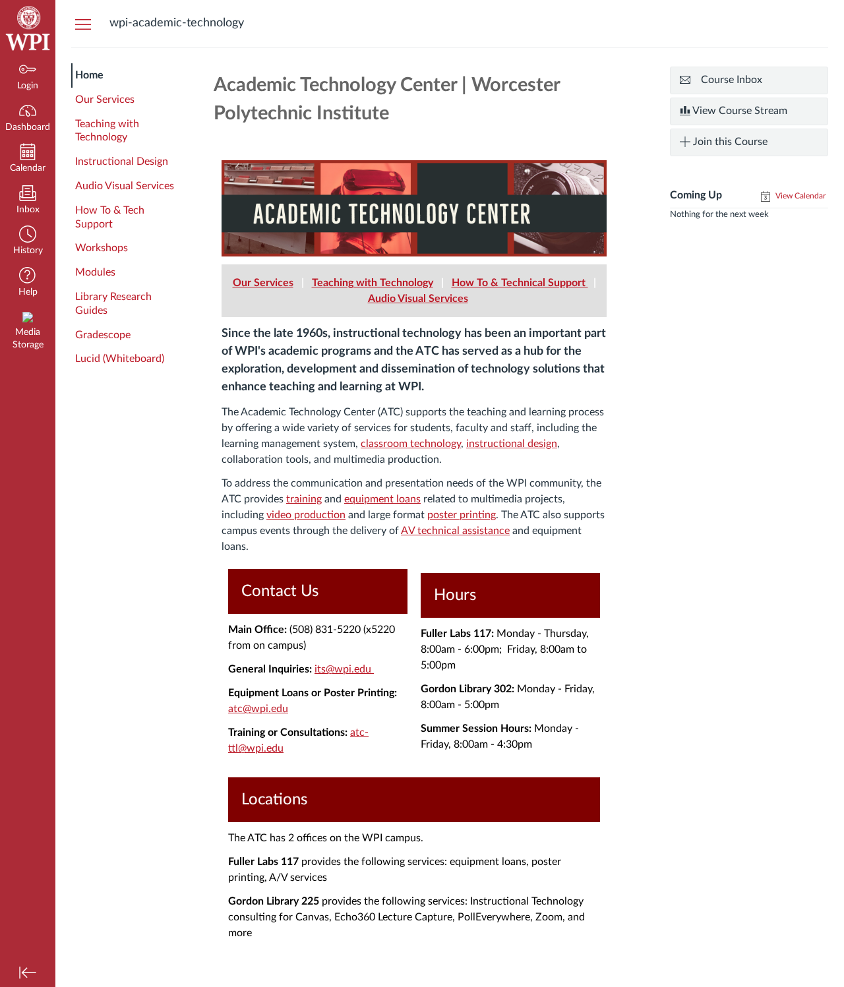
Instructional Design (121, 161)
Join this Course (729, 141)
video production (306, 515)
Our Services (105, 99)
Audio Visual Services (124, 186)
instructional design (511, 443)
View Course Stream (738, 110)
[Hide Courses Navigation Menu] (83, 24)
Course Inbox (731, 80)
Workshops (101, 248)
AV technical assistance (455, 530)
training (304, 499)
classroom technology (411, 443)
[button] (27, 241)
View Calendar (799, 196)
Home (89, 75)
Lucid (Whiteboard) (119, 358)
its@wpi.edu (344, 669)
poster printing (461, 515)
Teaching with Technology (107, 131)
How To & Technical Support (520, 283)
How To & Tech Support (109, 217)
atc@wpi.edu (258, 708)
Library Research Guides (113, 303)
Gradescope (103, 335)
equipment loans (382, 499)
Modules (95, 272)
